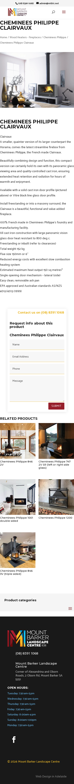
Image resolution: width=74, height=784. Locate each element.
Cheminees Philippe (54, 37)
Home (3, 37)
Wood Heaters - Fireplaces (25, 37)
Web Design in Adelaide (51, 776)
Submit (56, 406)
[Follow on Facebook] (13, 739)
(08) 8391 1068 (26, 653)
